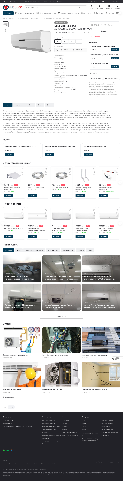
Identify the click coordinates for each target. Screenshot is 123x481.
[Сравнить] (84, 32)
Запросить (104, 31)
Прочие (90, 250)
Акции (83, 421)
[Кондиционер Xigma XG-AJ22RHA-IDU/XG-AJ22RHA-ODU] (31, 41)
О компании (65, 421)
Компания (65, 417)
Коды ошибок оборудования (109, 432)
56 (71, 41)
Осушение (45, 432)
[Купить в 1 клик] (22, 175)
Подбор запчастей (107, 429)
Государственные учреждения (34, 250)
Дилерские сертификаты (69, 432)
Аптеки (19, 250)
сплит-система (62, 66)
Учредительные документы (70, 435)
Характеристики (20, 105)
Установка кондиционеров (90, 433)
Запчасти (45, 444)
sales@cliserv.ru (92, 2)
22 (58, 41)
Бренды (84, 423)
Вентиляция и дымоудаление (51, 426)
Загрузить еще (61, 317)
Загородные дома (53, 250)
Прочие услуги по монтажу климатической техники (90, 439)
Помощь (104, 417)
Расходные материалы (49, 423)
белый (60, 79)
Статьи (84, 426)
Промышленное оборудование (51, 435)
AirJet (60, 64)
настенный (63, 68)
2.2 (75, 87)
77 (78, 41)
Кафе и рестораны (68, 250)
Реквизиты (65, 429)
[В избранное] (88, 32)
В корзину (10, 154)
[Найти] (84, 7)
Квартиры (81, 250)
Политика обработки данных (117, 358)
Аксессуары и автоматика (50, 441)
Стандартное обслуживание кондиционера (104, 55)
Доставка (50, 105)
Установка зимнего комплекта (100, 63)
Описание (8, 105)
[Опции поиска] (79, 7)
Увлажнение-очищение (49, 429)
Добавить (114, 49)
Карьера (64, 426)
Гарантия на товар (107, 423)
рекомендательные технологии (37, 469)
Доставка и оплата (107, 421)
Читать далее (6, 475)
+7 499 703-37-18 (104, 2)
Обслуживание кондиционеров (91, 436)
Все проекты (8, 250)
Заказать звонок (115, 2)
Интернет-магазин (48, 417)
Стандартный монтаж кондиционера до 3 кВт (103, 46)
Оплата (40, 105)
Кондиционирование (48, 421)
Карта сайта (105, 435)
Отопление (45, 438)
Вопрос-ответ (105, 426)
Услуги (84, 429)
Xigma (60, 58)
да (66, 81)
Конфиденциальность (114, 462)
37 (64, 41)
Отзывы (31, 105)
